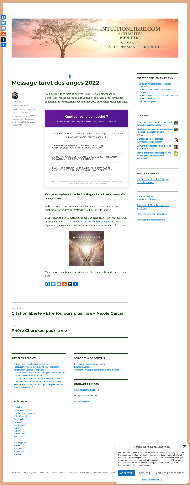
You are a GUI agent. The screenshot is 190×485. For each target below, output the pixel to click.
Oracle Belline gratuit (146, 196)
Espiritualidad (20, 419)
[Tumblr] (3, 39)
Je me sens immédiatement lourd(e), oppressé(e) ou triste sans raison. (78, 146)
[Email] (3, 28)
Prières (17, 445)
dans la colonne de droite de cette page (87, 221)
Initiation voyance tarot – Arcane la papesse (158, 95)
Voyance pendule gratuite (148, 199)
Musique (17, 431)
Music (16, 428)
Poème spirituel (21, 442)
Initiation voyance (147, 98)
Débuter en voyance (147, 101)
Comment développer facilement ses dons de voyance (97, 370)
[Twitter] (3, 23)
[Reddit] (3, 34)
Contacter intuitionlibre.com (86, 390)
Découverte (19, 410)
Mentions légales (81, 401)
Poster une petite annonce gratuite (152, 214)
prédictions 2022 (19, 122)
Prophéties (18, 448)
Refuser (144, 473)
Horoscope (16, 112)
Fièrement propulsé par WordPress (108, 473)
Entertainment (20, 416)
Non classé (18, 437)
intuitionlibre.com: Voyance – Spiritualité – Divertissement (38, 473)
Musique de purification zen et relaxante (31, 364)
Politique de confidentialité (152, 480)
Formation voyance (82, 367)
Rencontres (19, 451)
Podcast (17, 439)
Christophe (17, 101)
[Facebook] (3, 17)
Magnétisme (19, 425)
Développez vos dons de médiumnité (90, 364)
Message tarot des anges (23, 119)
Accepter (126, 473)
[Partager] (3, 45)
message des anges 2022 (23, 116)
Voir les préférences (170, 473)
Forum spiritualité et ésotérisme (151, 220)
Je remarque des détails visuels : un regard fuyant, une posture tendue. (84, 157)
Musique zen (19, 434)
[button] (184, 446)
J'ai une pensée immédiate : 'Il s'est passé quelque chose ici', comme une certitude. (82, 169)
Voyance (26, 112)
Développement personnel (24, 109)
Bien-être (18, 407)
